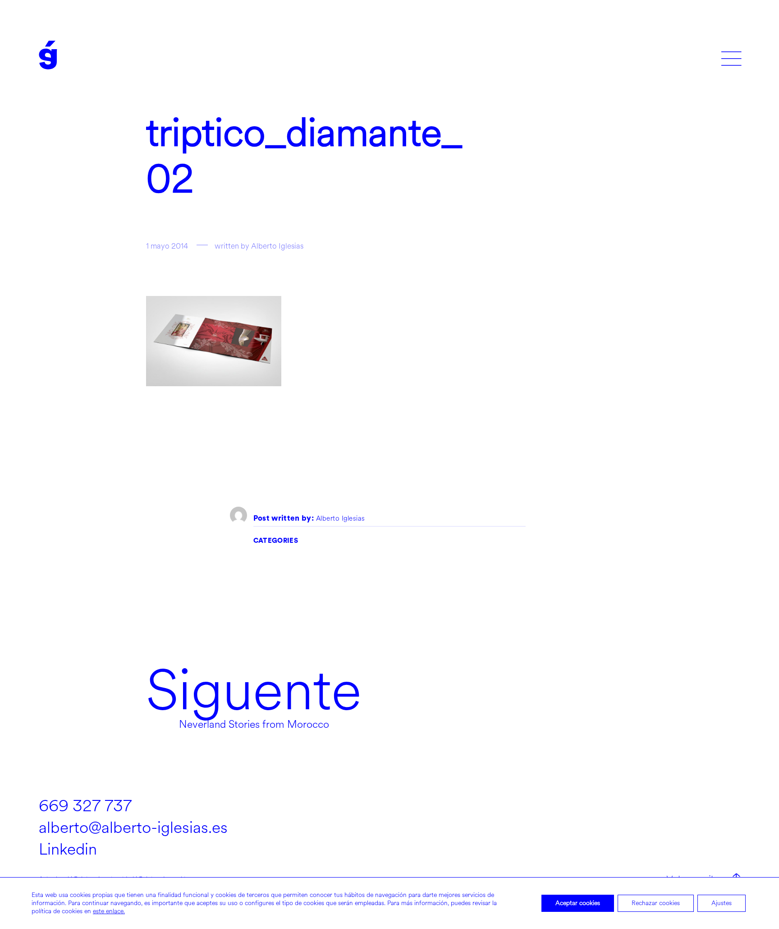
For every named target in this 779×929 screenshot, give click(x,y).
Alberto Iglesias (340, 519)
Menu (731, 55)
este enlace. (109, 911)
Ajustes (721, 903)
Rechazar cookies (656, 903)
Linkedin (68, 849)
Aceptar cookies (577, 903)
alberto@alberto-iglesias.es (133, 827)
